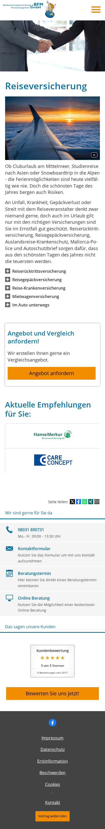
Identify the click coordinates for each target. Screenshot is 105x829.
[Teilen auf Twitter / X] (72, 501)
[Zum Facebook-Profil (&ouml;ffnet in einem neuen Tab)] (52, 722)
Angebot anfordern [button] (51, 373)
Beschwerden (52, 772)
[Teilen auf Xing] (90, 501)
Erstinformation (52, 761)
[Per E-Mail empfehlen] (96, 501)
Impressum (52, 738)
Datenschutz (53, 749)
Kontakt (52, 802)
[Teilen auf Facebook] (78, 501)
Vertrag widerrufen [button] (52, 816)
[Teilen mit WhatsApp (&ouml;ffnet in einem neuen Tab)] (84, 501)
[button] (39, 271)
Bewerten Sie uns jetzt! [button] (52, 693)
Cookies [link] (52, 784)
